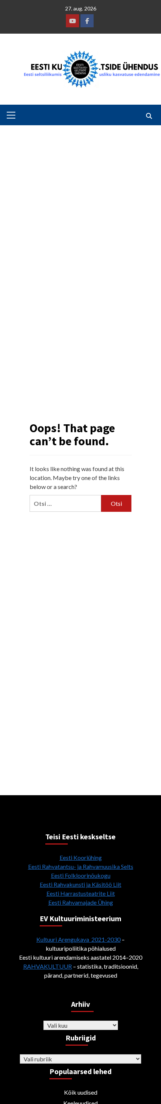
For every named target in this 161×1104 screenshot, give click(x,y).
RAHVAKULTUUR (47, 966)
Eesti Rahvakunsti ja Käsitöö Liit (80, 884)
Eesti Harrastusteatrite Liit (80, 893)
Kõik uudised (80, 1092)
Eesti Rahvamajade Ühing (80, 902)
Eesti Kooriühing (81, 857)
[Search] (149, 116)
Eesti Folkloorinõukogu (80, 875)
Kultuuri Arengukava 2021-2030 (78, 939)
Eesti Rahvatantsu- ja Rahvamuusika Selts (80, 866)
